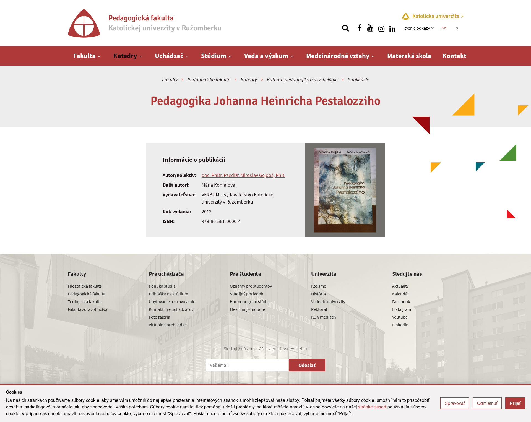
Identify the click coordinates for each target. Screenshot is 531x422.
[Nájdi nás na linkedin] (392, 27)
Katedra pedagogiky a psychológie (302, 79)
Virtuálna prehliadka (168, 324)
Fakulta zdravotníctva (87, 309)
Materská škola (409, 55)
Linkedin (400, 324)
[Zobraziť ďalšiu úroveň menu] (433, 28)
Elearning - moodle (247, 309)
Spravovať (455, 403)
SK (444, 27)
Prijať (515, 403)
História (318, 293)
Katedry (125, 55)
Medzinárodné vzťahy (337, 55)
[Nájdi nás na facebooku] (359, 27)
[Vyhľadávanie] (345, 27)
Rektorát (319, 309)
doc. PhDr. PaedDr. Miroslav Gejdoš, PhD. (243, 175)
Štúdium (214, 55)
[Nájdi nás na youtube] (370, 27)
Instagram (401, 309)
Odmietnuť (487, 403)
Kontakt (454, 55)
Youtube (400, 317)
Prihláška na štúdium (168, 293)
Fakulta (84, 55)
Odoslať (307, 365)
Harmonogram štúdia (250, 301)
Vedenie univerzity (328, 301)
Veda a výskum (266, 55)
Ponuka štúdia (162, 286)
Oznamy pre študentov (251, 286)
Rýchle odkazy (417, 28)
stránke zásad (372, 406)
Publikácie (358, 79)
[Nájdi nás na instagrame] (381, 27)
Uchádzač (169, 55)
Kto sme (318, 286)
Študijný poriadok (246, 293)
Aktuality (400, 286)
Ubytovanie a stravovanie (172, 301)
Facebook (401, 301)
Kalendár (400, 293)
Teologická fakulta (85, 301)
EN (455, 27)
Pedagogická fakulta (209, 79)
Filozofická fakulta (85, 286)
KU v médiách (323, 317)
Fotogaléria (159, 317)
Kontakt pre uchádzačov (171, 309)
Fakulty (170, 79)
